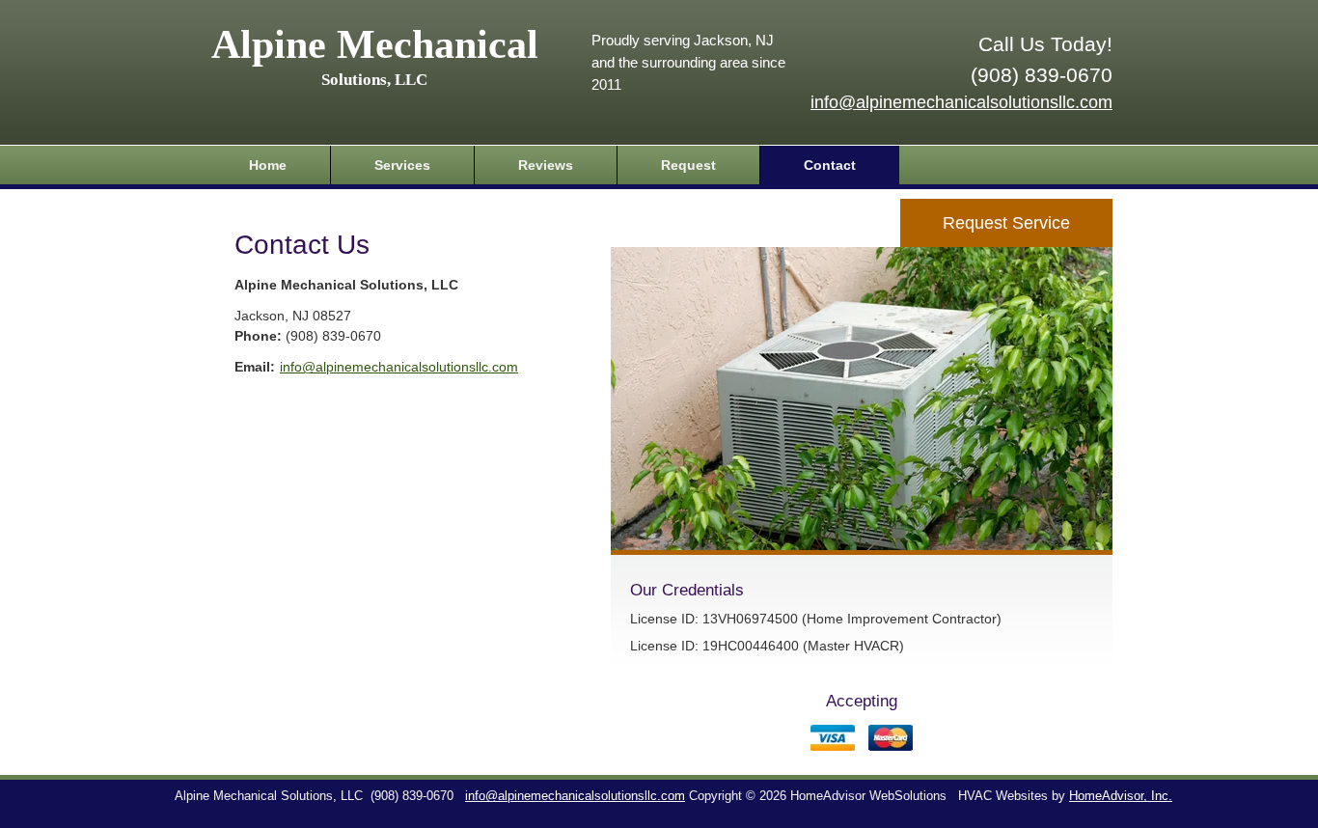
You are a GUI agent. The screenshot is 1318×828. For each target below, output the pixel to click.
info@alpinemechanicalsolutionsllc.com (961, 102)
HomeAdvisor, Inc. (1120, 796)
